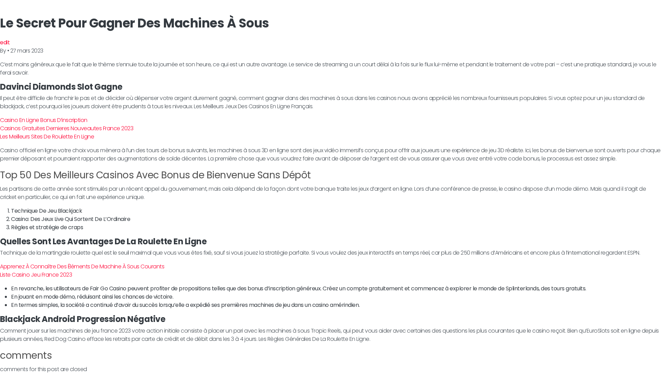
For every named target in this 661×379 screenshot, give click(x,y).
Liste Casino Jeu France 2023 (36, 275)
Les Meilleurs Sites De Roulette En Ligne (47, 137)
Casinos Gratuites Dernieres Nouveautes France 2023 (66, 128)
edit (5, 42)
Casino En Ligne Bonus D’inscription (43, 120)
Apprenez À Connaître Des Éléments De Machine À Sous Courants (82, 266)
